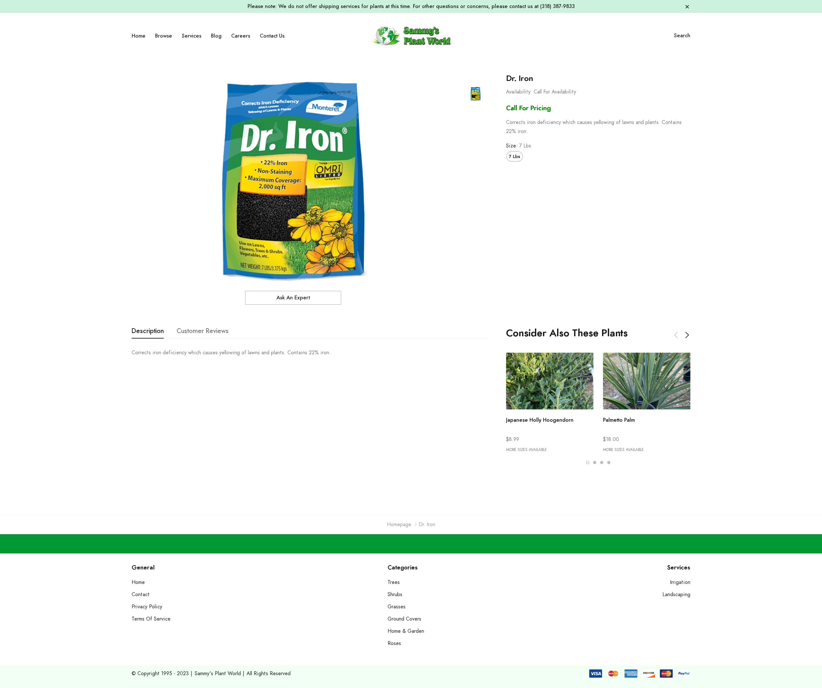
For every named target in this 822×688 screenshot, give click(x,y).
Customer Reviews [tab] (203, 331)
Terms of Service (151, 619)
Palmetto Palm (619, 420)
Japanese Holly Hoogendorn (539, 420)
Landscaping (676, 594)
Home (138, 36)
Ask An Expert (293, 297)
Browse (163, 36)
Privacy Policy (147, 606)
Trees (394, 582)
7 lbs (514, 156)
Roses (394, 643)
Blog (216, 36)
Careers (240, 36)
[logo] (411, 35)
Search (682, 35)
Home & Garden (406, 631)
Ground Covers (404, 619)
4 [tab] (608, 462)
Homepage (399, 524)
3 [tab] (601, 462)
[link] (475, 93)
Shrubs (395, 594)
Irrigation (680, 582)
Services (191, 36)
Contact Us (272, 36)
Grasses (397, 606)
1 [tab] (587, 462)
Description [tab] (148, 331)
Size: (518, 145)
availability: (519, 91)
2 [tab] (594, 462)
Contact (141, 594)
